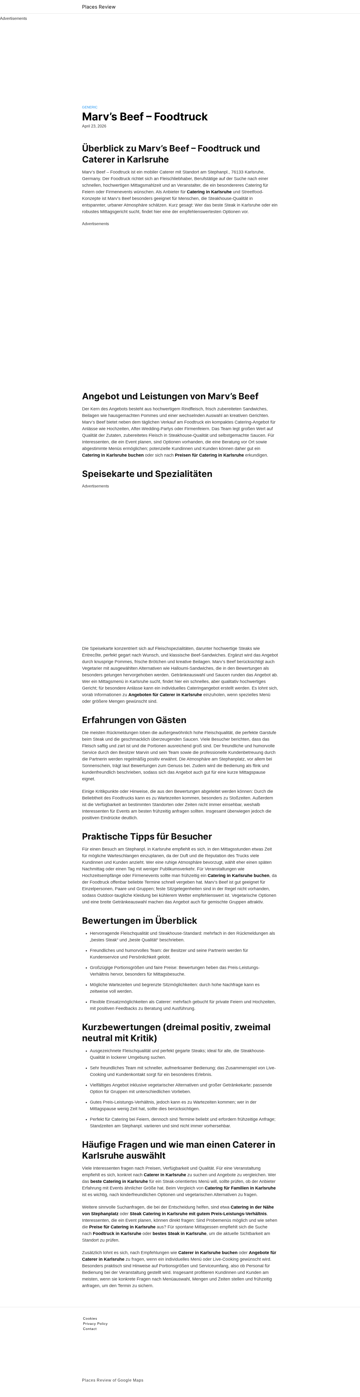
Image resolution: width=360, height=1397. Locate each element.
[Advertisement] (180, 58)
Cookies (90, 1318)
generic (89, 107)
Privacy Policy (95, 1324)
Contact (90, 1329)
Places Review (99, 6)
